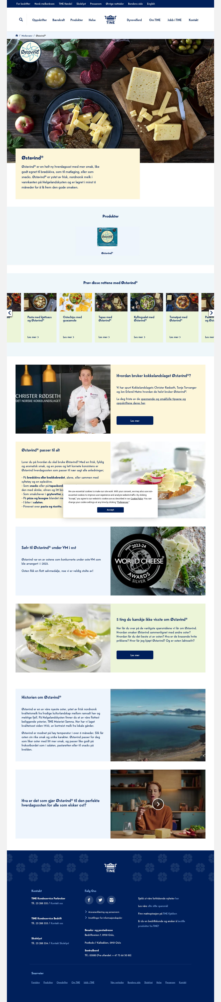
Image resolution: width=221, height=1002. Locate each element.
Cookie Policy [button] (137, 498)
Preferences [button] (122, 502)
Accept (110, 510)
